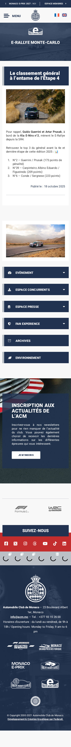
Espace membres (55, 3)
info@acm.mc (19, 617)
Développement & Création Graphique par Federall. (35, 719)
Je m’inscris (26, 455)
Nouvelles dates (35, 3)
